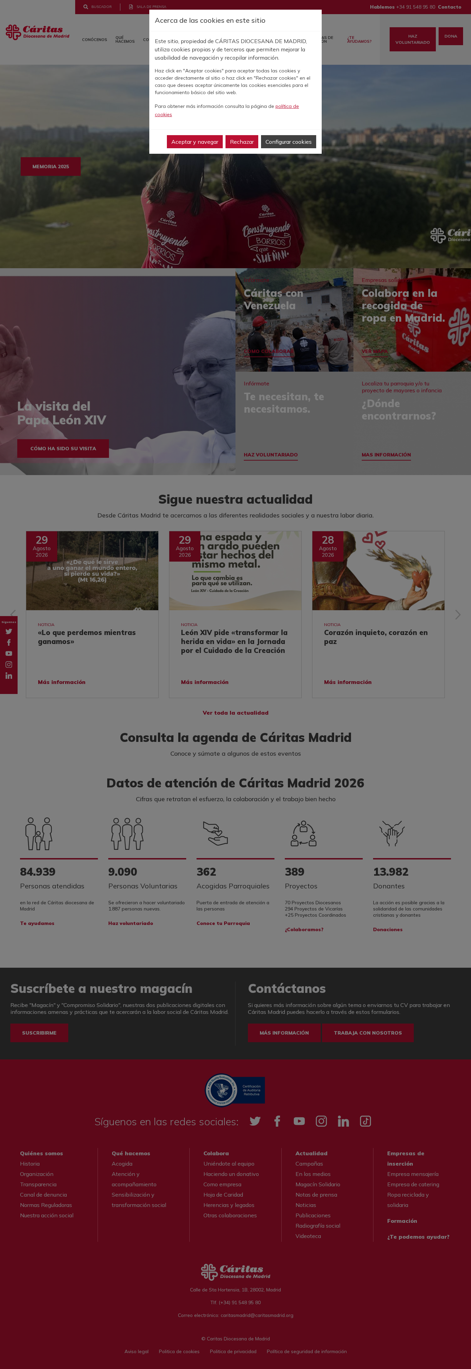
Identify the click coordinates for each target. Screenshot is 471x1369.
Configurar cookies (288, 141)
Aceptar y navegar (194, 141)
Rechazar (242, 141)
